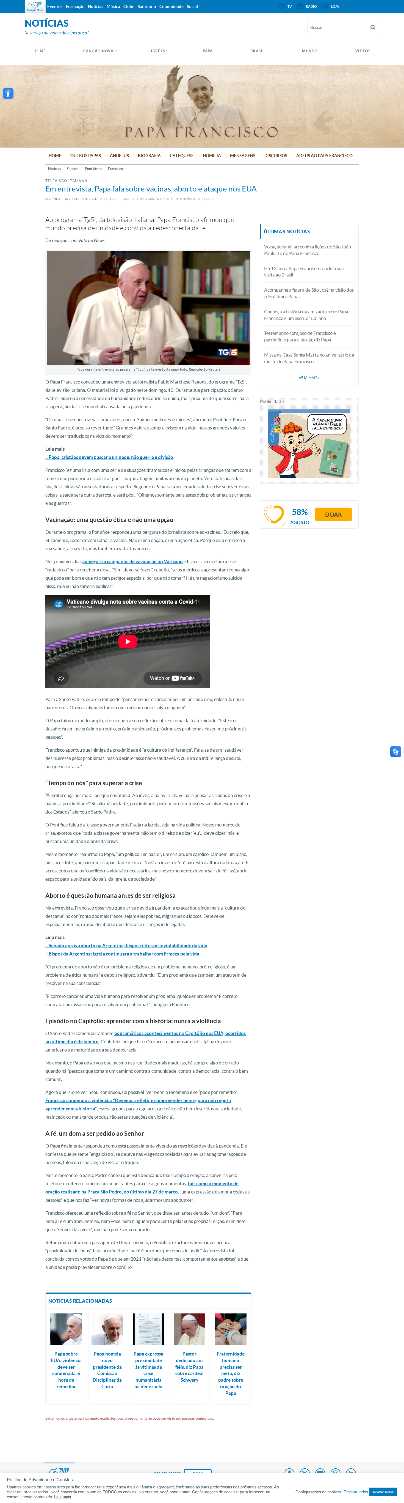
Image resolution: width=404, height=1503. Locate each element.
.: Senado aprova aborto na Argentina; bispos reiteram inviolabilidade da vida (126, 945)
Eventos (55, 6)
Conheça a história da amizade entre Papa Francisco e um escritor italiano (306, 315)
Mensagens (242, 155)
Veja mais (309, 378)
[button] (8, 93)
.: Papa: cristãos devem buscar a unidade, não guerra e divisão (109, 457)
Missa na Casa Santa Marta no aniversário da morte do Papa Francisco (309, 358)
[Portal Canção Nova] (35, 6)
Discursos (275, 155)
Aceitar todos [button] (383, 1491)
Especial (73, 169)
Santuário (147, 6)
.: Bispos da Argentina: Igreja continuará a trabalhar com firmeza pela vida (122, 953)
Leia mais (62, 1496)
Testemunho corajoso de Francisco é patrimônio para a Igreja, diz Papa (300, 336)
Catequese (182, 155)
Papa (208, 51)
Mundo (310, 51)
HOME (40, 51)
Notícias (54, 169)
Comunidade (171, 6)
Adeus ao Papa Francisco (324, 155)
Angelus (119, 155)
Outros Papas (85, 155)
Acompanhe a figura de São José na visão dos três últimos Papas (309, 293)
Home (55, 155)
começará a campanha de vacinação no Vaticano (132, 561)
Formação (75, 6)
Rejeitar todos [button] (356, 1491)
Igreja (158, 51)
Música (113, 6)
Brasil (257, 51)
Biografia (149, 155)
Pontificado (94, 169)
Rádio (311, 6)
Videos (362, 51)
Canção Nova (98, 51)
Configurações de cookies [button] (318, 1491)
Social (192, 6)
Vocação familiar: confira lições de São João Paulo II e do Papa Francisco (307, 250)
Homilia (212, 155)
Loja (335, 6)
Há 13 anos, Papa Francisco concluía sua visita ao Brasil (304, 272)
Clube (128, 6)
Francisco (115, 169)
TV (289, 6)
